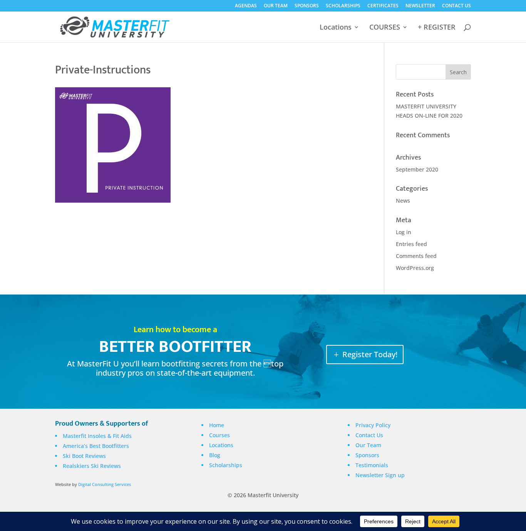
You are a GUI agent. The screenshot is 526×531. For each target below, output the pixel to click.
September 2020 (417, 169)
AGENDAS (246, 6)
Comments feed (416, 256)
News (403, 200)
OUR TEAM (276, 6)
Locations (336, 28)
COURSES (384, 28)
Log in (403, 232)
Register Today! (369, 354)
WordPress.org (415, 267)
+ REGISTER (437, 28)
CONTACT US (456, 6)
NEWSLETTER (420, 6)
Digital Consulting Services (104, 484)
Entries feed (411, 244)
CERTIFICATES (383, 6)
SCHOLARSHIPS (343, 6)
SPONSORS (307, 6)
